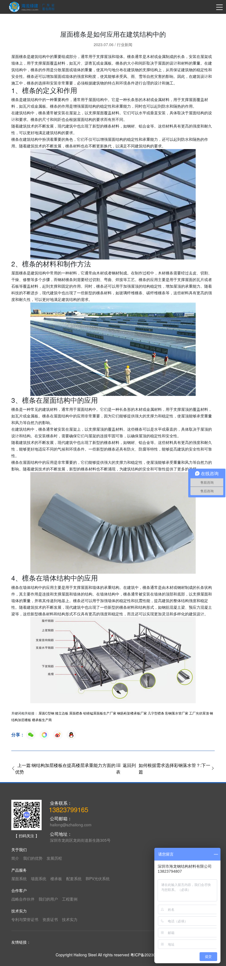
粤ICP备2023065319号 (150, 954)
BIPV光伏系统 (98, 878)
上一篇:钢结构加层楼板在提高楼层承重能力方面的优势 (65, 768)
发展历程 (54, 858)
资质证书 (50, 919)
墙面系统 (38, 878)
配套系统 (74, 878)
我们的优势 (32, 858)
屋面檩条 (75, 713)
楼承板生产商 (42, 719)
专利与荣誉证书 (24, 919)
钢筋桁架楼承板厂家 (132, 713)
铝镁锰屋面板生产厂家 (99, 713)
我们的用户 (48, 899)
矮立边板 (61, 713)
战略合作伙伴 (22, 899)
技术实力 (69, 919)
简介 (15, 858)
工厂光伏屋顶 (199, 713)
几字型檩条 (156, 713)
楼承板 (56, 878)
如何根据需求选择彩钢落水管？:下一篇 (174, 768)
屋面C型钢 (46, 713)
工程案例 (69, 899)
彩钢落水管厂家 (176, 713)
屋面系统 (19, 878)
